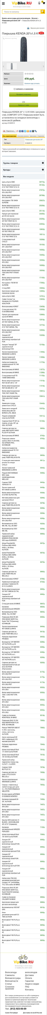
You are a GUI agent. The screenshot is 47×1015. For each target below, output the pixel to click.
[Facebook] (22, 130)
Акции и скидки (32, 984)
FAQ (27, 987)
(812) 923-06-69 (18, 1008)
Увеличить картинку (11, 38)
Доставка (33, 136)
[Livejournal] (35, 130)
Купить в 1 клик (23, 105)
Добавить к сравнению (24, 89)
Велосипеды (11, 972)
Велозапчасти (11, 981)
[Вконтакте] (20, 130)
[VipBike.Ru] (24, 959)
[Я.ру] (17, 130)
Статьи (8, 984)
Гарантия (41, 136)
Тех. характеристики (9, 136)
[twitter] (25, 130)
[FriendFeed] (30, 130)
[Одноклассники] (28, 130)
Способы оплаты (23, 136)
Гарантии (29, 981)
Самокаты (10, 975)
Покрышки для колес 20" (34, 139)
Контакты (29, 990)
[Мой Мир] (33, 130)
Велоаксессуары (13, 978)
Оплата (28, 978)
